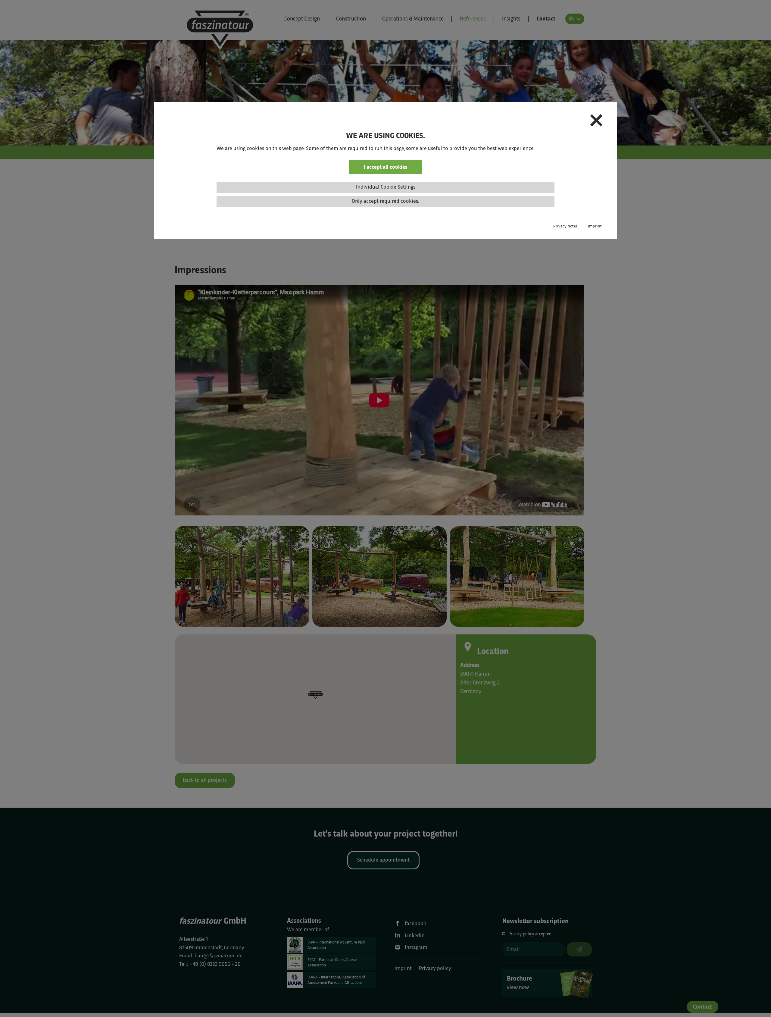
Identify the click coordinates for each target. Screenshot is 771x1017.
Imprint (595, 226)
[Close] (596, 121)
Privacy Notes (565, 226)
